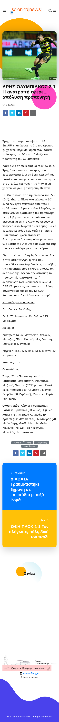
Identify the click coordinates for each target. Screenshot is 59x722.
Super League (29, 446)
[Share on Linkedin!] (19, 113)
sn (3, 105)
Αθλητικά (17, 443)
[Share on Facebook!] (5, 113)
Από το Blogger (30, 673)
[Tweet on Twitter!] (12, 113)
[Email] (33, 113)
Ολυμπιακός (42, 443)
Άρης (29, 443)
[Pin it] (26, 113)
